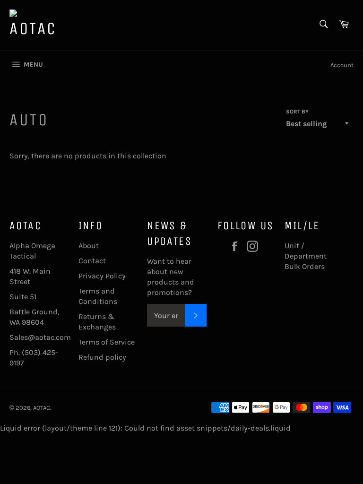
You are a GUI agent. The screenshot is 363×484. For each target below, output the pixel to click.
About (88, 245)
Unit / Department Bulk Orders (306, 256)
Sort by (297, 111)
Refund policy (102, 357)
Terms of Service (106, 341)
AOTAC (41, 407)
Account (342, 65)
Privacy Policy (102, 275)
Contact (92, 260)
